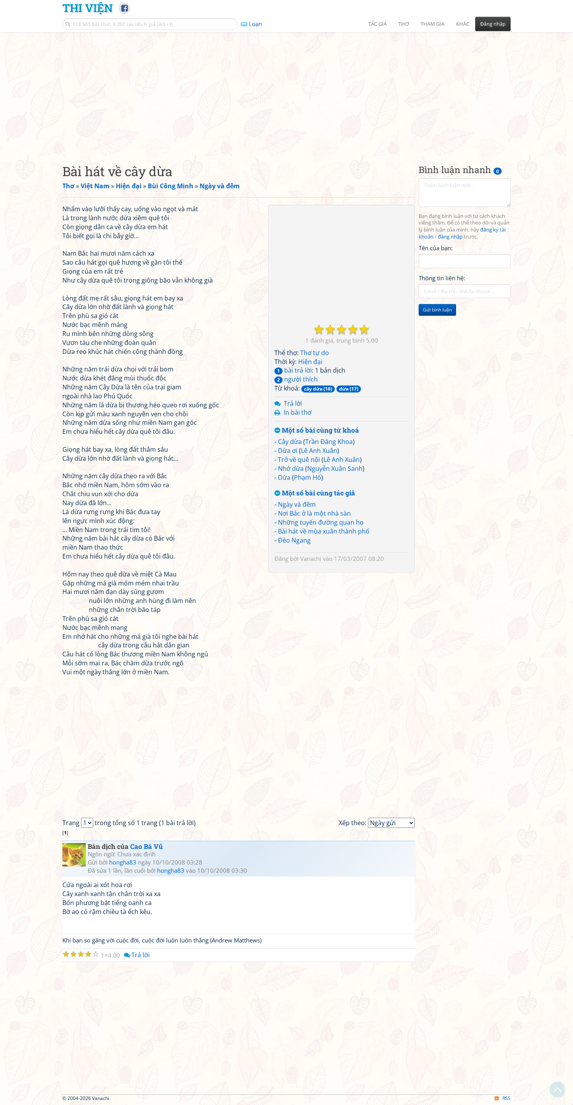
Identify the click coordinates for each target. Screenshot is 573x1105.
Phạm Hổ (307, 477)
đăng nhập (450, 237)
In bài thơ (297, 412)
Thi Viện (87, 7)
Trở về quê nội (299, 459)
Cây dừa (290, 441)
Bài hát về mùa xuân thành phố (324, 531)
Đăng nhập (493, 23)
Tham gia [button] (432, 23)
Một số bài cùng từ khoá (319, 430)
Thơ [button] (403, 23)
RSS (506, 1098)
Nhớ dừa (291, 468)
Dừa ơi (287, 450)
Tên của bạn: (436, 248)
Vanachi (310, 558)
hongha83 (122, 862)
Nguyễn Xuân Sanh (335, 468)
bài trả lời (294, 370)
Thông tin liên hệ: (442, 278)
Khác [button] (462, 23)
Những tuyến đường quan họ (321, 522)
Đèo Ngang (294, 540)
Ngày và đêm (297, 504)
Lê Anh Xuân (319, 450)
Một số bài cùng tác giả (317, 493)
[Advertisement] (286, 91)
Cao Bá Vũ (146, 846)
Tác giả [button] (377, 23)
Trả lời (293, 403)
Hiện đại (310, 361)
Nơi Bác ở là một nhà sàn (314, 513)
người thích (297, 379)
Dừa (284, 477)
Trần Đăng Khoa (329, 441)
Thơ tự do (314, 352)
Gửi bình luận (437, 310)
